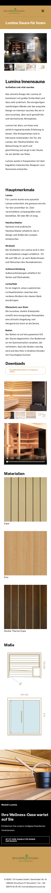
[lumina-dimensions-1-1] (25, 694)
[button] (7, 48)
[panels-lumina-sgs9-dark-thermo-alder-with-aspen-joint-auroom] (25, 586)
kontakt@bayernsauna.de (33, 887)
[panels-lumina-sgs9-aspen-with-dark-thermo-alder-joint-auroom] (25, 478)
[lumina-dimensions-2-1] (25, 649)
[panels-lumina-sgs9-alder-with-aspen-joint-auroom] (25, 532)
